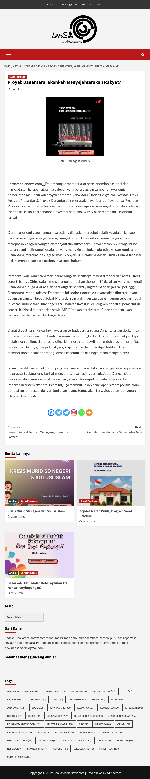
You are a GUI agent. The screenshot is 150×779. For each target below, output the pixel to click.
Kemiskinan (109, 707)
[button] (8, 54)
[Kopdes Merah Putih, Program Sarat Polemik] (111, 483)
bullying (32, 691)
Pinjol (84, 740)
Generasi (15, 699)
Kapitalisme (60, 707)
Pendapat (88, 732)
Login (98, 4)
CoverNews (94, 773)
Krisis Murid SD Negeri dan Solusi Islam (36, 511)
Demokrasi (55, 691)
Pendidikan (112, 732)
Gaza (126, 691)
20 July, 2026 (17, 593)
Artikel (12, 501)
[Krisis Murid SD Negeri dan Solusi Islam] (39, 483)
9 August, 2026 (18, 516)
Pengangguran (19, 740)
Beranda (52, 4)
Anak (13, 691)
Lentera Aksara (60, 724)
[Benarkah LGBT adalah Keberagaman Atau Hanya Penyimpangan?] (39, 555)
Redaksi (86, 4)
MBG (84, 724)
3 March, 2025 (18, 89)
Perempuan (47, 740)
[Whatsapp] (81, 412)
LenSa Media (57, 715)
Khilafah (134, 707)
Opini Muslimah (19, 732)
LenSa (34, 715)
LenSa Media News (88, 715)
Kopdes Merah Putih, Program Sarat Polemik (105, 513)
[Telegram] (66, 412)
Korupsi (14, 715)
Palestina (64, 732)
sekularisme (37, 748)
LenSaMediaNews (122, 715)
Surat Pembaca (17, 77)
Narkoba (103, 724)
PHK (68, 740)
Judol (38, 707)
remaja (14, 748)
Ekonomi (79, 691)
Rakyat (104, 740)
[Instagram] (74, 412)
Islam (98, 699)
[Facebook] (51, 412)
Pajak (44, 732)
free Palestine (103, 691)
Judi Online (16, 707)
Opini (123, 724)
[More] (89, 412)
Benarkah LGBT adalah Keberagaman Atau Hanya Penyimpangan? (39, 585)
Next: (114, 429)
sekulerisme (84, 748)
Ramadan (125, 740)
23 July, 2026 (89, 521)
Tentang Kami (69, 4)
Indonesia (78, 699)
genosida (37, 699)
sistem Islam (109, 748)
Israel (117, 699)
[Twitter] (58, 412)
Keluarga (85, 707)
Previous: (38, 432)
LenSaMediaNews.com (24, 724)
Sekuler (60, 748)
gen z (57, 699)
